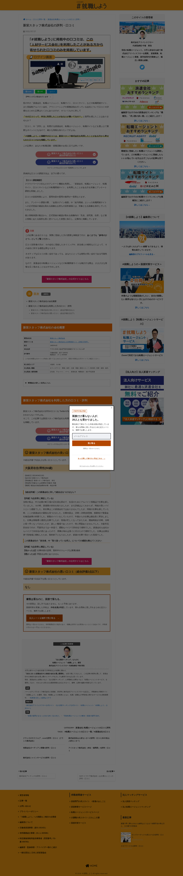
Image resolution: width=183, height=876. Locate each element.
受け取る (91, 443)
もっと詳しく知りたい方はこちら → (91, 458)
